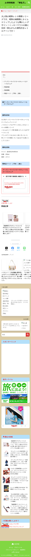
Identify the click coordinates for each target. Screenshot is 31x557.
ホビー (8, 7)
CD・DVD (17, 7)
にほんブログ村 (14, 524)
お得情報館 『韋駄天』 (16, 2)
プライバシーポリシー (12, 549)
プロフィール (18, 547)
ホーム (2, 7)
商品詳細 (6, 87)
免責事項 (22, 549)
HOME (16, 544)
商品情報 (6, 90)
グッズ (11, 254)
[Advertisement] (15, 53)
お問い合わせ (15, 552)
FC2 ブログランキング (17, 526)
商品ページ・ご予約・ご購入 (12, 93)
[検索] (28, 335)
